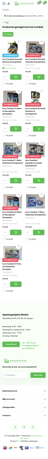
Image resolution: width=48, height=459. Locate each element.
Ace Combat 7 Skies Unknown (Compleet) (12, 161)
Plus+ (39, 435)
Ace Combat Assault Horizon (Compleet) (12, 60)
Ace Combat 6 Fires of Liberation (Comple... (11, 266)
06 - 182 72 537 (29, 343)
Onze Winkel (11, 344)
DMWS (33, 435)
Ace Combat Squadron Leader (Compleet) (33, 163)
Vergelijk (9, 83)
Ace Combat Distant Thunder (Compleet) (35, 60)
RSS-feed (24, 438)
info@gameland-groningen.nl (30, 347)
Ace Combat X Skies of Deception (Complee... (12, 111)
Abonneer (38, 375)
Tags (6, 22)
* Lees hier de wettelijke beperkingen (16, 380)
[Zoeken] (44, 9)
